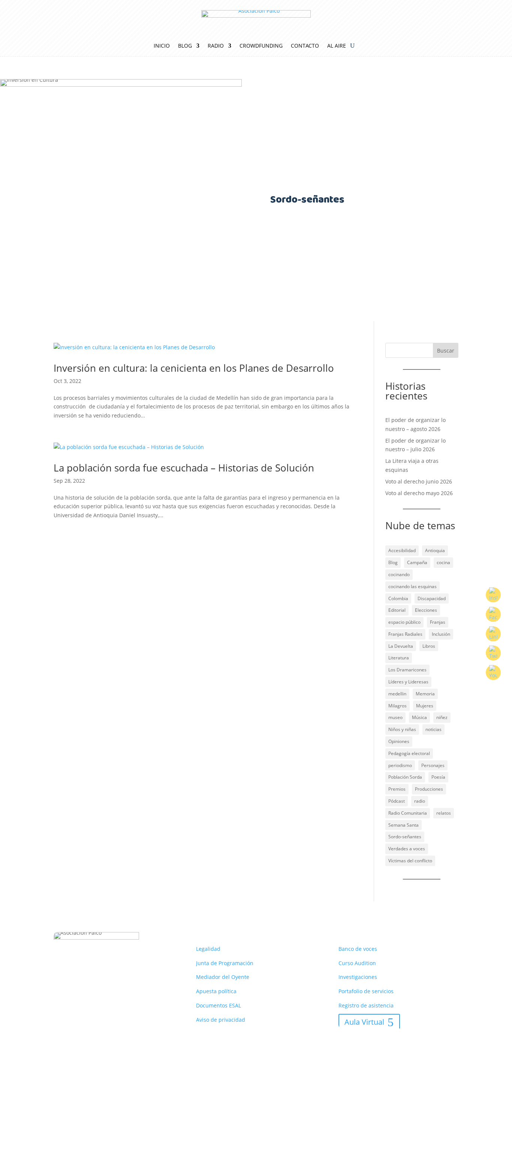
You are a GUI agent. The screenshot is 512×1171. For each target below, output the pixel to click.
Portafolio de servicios (366, 991)
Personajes (433, 765)
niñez (442, 717)
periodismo (400, 765)
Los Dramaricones (407, 670)
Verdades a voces (406, 848)
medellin (397, 694)
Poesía (438, 777)
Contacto (305, 46)
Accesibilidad (402, 550)
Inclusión (441, 634)
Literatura (398, 658)
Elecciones (426, 610)
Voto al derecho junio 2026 (418, 481)
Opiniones (398, 741)
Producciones (429, 789)
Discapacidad (432, 598)
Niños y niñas (402, 729)
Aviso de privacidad (220, 1019)
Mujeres (424, 706)
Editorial (397, 610)
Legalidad (208, 948)
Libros (428, 646)
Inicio (162, 46)
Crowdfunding (261, 46)
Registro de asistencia (366, 1005)
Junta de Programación (224, 963)
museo (395, 717)
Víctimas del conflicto (410, 860)
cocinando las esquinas (412, 586)
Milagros (397, 706)
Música (419, 717)
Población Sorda (405, 777)
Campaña (417, 562)
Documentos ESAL (218, 1005)
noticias (433, 729)
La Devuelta (400, 646)
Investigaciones (357, 976)
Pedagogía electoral (409, 753)
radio (419, 801)
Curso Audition (357, 963)
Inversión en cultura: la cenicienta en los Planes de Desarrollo (194, 368)
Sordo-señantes (404, 836)
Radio (216, 46)
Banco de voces (357, 948)
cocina (443, 562)
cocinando (399, 574)
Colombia (398, 598)
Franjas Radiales (405, 634)
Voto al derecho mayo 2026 (419, 493)
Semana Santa (403, 825)
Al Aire (336, 46)
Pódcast (396, 801)
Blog (185, 46)
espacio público (404, 622)
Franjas (437, 622)
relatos (443, 813)
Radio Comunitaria (407, 813)
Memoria (425, 694)
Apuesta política (216, 991)
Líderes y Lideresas (408, 682)
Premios (397, 789)
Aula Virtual (364, 1022)
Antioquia (435, 550)
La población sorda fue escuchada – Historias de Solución (184, 467)
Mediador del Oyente (222, 976)
